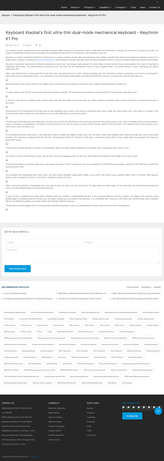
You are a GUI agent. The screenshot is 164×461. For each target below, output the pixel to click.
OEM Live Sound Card (119, 370)
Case (89, 426)
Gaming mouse (26, 325)
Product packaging (56, 426)
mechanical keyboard (131, 344)
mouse (49, 332)
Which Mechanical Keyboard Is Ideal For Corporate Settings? (137, 293)
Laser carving (54, 439)
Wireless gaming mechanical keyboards (18, 338)
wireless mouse (26, 332)
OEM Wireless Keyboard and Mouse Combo (39, 370)
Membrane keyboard (85, 332)
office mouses (105, 325)
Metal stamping (54, 422)
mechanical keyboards (44, 60)
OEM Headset (9, 319)
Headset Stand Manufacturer (142, 370)
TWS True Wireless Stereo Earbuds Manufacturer (21, 376)
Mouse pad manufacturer (79, 376)
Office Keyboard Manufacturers (42, 312)
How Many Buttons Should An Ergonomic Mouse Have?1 (135, 298)
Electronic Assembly (56, 408)
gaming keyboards (28, 351)
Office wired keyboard (85, 364)
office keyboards (99, 351)
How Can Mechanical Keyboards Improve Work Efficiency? (16, 293)
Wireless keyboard (153, 351)
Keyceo (6, 15)
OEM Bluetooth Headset (67, 312)
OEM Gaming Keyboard (151, 312)
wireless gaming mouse (145, 319)
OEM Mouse (112, 383)
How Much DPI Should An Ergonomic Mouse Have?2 (79, 298)
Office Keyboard (117, 357)
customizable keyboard (55, 319)
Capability (157, 287)
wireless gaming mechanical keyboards (85, 338)
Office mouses (74, 325)
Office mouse (89, 325)
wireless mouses (153, 325)
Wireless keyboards (134, 351)
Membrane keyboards (65, 332)
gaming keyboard (47, 351)
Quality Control (54, 430)
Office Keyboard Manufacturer (94, 370)
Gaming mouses (9, 325)
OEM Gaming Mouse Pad (90, 312)
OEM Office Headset (11, 370)
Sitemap (34, 456)
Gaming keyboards (151, 344)
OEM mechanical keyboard (42, 383)
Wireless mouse (9, 332)
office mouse (119, 325)
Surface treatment (56, 435)
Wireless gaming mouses (78, 319)
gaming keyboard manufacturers (15, 383)
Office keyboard (82, 351)
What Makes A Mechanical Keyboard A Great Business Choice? (83, 293)
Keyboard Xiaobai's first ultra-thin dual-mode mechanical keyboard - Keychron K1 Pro (59, 15)
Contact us (91, 435)
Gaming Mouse (51, 364)
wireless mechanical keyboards (15, 344)
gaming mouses (42, 325)
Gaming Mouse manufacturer (54, 376)
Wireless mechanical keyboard (143, 338)
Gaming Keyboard (34, 364)
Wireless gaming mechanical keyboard (51, 338)
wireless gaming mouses (123, 319)
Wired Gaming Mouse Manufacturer (106, 376)
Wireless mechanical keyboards (115, 338)
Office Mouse (67, 364)
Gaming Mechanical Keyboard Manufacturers (121, 312)
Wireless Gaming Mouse (80, 357)
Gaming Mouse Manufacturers (15, 312)
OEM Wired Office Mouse (69, 370)
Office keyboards (64, 351)
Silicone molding (133, 287)
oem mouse (62, 357)
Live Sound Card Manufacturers (30, 319)
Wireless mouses (135, 325)
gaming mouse (58, 325)
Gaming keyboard (10, 351)
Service (90, 408)
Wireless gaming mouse (101, 319)
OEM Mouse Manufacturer (66, 383)
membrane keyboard (126, 332)
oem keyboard (127, 383)
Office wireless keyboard (108, 364)
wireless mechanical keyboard (43, 344)
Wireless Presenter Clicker (13, 364)
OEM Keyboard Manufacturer (91, 383)
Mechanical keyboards (67, 344)
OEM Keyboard (47, 357)
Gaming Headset (100, 357)
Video (89, 430)
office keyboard (116, 351)
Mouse (39, 332)
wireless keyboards (11, 357)
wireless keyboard (29, 357)
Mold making (146, 287)
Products (90, 413)
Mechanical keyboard (88, 344)
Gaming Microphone (135, 357)
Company (91, 422)
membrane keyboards (106, 332)
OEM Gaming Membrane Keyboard (136, 376)
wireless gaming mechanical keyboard (135, 364)
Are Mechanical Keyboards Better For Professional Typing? (28, 298)
